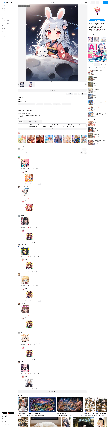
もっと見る (103, 64)
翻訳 (18, 118)
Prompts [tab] (20, 121)
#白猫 (28, 110)
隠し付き (24, 152)
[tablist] (30, 121)
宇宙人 (23, 107)
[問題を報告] (33, 169)
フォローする (97, 20)
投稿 (97, 2)
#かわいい (24, 110)
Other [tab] (39, 121)
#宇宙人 (19, 110)
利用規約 (3, 422)
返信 (37, 168)
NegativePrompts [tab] (27, 121)
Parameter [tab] (35, 121)
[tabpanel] (52, 126)
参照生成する (52, 90)
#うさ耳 (32, 110)
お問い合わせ (4, 421)
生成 (93, 2)
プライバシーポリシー (5, 424)
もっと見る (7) (52, 391)
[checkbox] (21, 152)
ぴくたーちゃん (4, 419)
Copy (52, 128)
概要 (2, 418)
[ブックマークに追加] (79, 94)
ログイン (105, 2)
